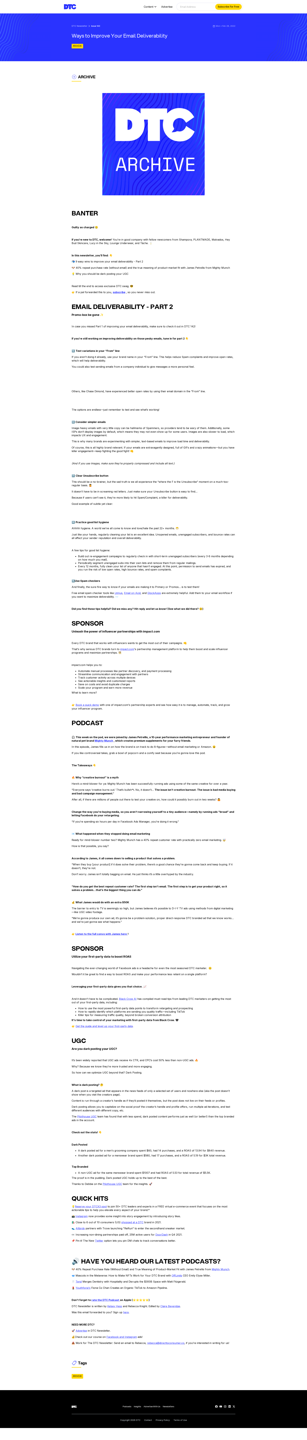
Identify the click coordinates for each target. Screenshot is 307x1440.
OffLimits (177, 1275)
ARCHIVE (77, 45)
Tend (79, 1281)
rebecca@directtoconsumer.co (165, 1343)
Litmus (118, 593)
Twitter (99, 1240)
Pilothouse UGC (87, 1116)
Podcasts (127, 1406)
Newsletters (168, 1406)
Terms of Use (180, 1420)
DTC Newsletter (79, 26)
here (126, 1312)
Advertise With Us (152, 1406)
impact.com (127, 649)
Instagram (81, 1216)
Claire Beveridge (170, 1306)
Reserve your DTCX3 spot (91, 1206)
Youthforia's (83, 1287)
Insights (137, 1406)
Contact (148, 1420)
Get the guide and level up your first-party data (104, 1026)
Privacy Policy (163, 1420)
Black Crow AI (128, 998)
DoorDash (161, 1234)
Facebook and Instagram (121, 1337)
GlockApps (154, 593)
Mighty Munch (220, 1269)
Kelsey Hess (114, 1306)
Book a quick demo (87, 704)
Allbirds (80, 1228)
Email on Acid (132, 593)
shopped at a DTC (132, 1222)
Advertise (167, 6)
